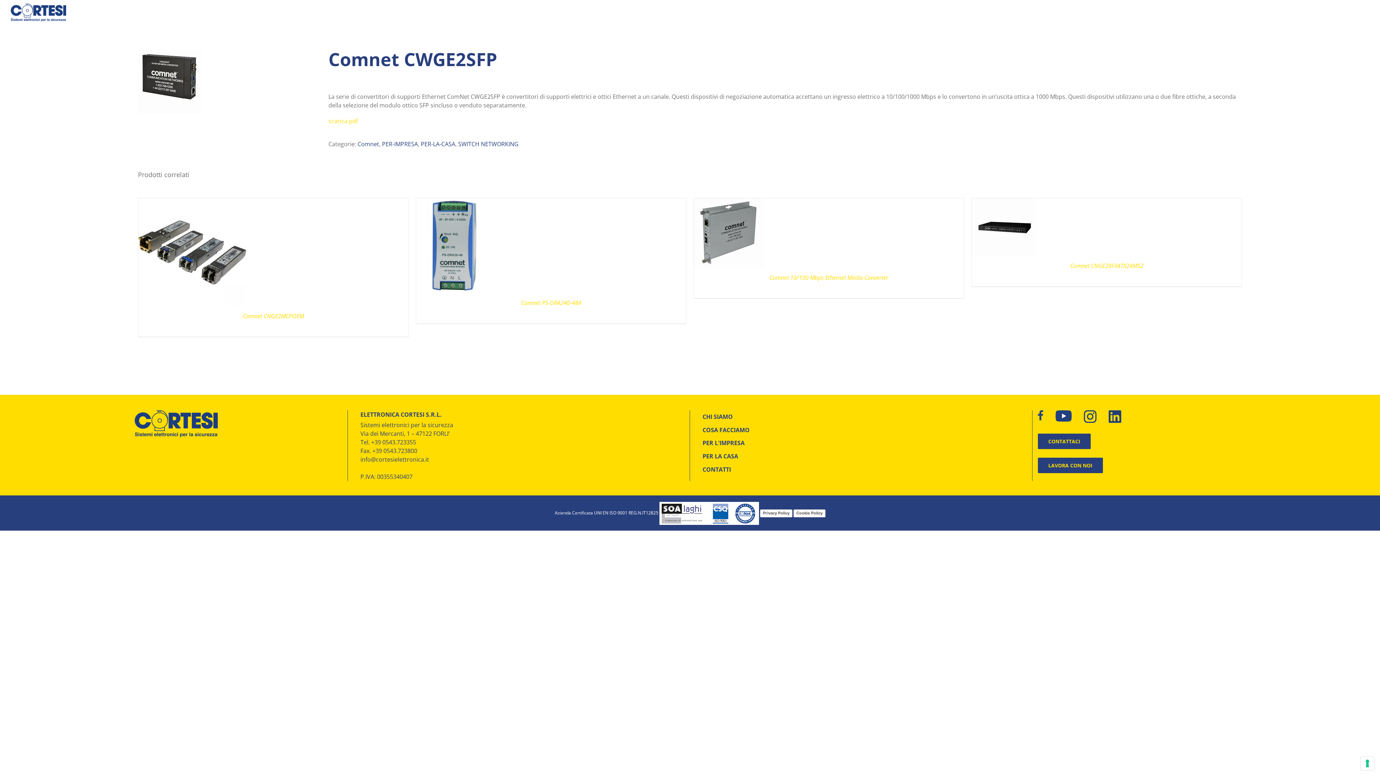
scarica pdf (343, 121)
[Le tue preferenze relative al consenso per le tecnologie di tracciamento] (1367, 763)
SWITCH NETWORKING (488, 144)
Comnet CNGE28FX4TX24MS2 (1107, 266)
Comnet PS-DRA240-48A (551, 303)
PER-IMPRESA (400, 144)
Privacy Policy (776, 513)
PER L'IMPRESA (724, 443)
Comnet (368, 144)
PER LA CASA (720, 456)
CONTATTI (717, 470)
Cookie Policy (809, 513)
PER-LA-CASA (438, 144)
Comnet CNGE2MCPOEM (273, 316)
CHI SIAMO (718, 417)
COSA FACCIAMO (726, 430)
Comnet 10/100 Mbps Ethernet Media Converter (828, 278)
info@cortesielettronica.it (394, 459)
